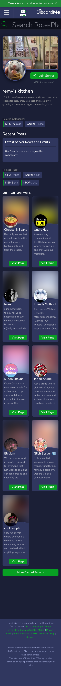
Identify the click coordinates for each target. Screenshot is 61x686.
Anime (35, 124)
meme (11, 183)
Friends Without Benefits (45, 306)
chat (12, 175)
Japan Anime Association (43, 381)
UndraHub (41, 229)
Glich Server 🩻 (45, 453)
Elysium (9, 453)
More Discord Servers (30, 572)
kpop (30, 183)
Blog (52, 633)
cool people (12, 528)
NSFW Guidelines (39, 633)
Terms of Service (21, 633)
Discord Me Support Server (38, 626)
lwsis (7, 304)
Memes (13, 124)
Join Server (46, 76)
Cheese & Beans (15, 229)
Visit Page (18, 263)
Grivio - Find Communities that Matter (26, 630)
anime (32, 175)
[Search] (4, 24)
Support (30, 637)
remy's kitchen (18, 91)
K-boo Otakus (13, 379)
